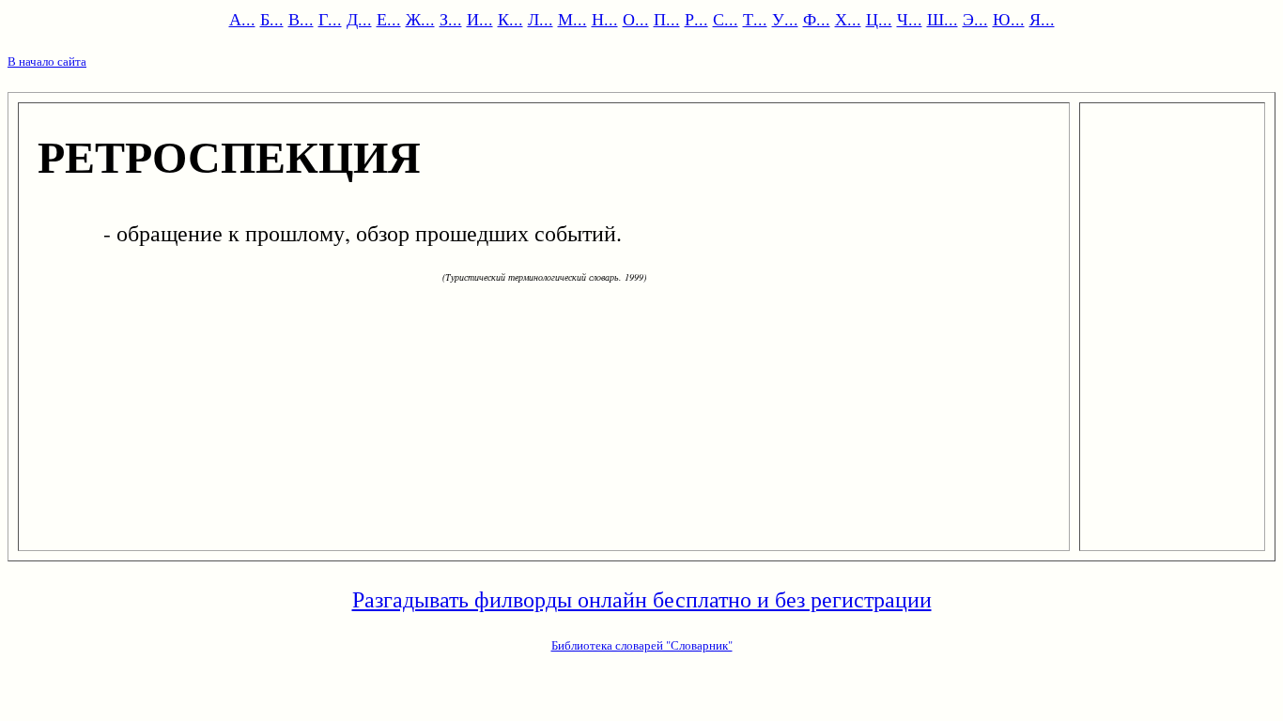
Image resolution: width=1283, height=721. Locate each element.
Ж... (420, 19)
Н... (605, 19)
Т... (755, 19)
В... (301, 19)
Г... (330, 19)
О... (636, 19)
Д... (359, 19)
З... (451, 19)
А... (242, 19)
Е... (389, 19)
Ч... (909, 19)
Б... (272, 19)
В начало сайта (47, 61)
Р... (696, 19)
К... (510, 19)
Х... (848, 19)
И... (480, 19)
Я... (1042, 19)
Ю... (1009, 19)
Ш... (942, 19)
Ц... (879, 19)
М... (572, 19)
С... (725, 19)
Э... (975, 19)
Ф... (816, 19)
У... (785, 19)
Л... (540, 19)
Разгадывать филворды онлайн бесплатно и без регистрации (642, 599)
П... (667, 19)
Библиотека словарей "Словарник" (642, 645)
